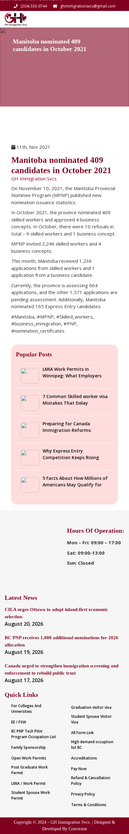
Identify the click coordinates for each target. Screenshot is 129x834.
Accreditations (84, 758)
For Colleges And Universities (26, 708)
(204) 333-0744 (34, 6)
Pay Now (79, 768)
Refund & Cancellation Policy (90, 780)
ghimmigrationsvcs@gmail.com (88, 6)
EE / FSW (18, 722)
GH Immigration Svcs (34, 178)
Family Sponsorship (28, 747)
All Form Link (82, 732)
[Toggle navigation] (115, 19)
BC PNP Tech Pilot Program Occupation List (33, 733)
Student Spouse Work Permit (30, 795)
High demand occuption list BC (92, 744)
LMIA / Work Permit (28, 783)
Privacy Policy (83, 794)
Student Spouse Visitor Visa (91, 719)
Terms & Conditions (88, 804)
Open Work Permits (28, 758)
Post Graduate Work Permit (29, 769)
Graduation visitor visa (91, 707)
